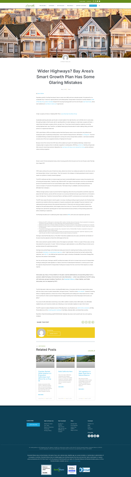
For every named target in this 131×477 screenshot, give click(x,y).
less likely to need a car (50, 103)
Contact (89, 1)
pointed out (80, 145)
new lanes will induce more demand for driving (73, 147)
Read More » (41, 394)
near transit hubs (87, 101)
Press (69, 89)
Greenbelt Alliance (69, 279)
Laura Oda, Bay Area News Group (69, 113)
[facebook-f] (93, 1)
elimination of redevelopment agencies (52, 252)
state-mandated (49, 101)
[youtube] (100, 1)
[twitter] (97, 1)
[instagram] (95, 1)
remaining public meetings (54, 310)
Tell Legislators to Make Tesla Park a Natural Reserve (85, 373)
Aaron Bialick (41, 93)
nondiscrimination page (74, 461)
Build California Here (65, 371)
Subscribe (82, 1)
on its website (81, 291)
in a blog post (86, 134)
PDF (69, 214)
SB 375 (46, 254)
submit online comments (83, 308)
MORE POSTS (54, 333)
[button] (99, 5)
